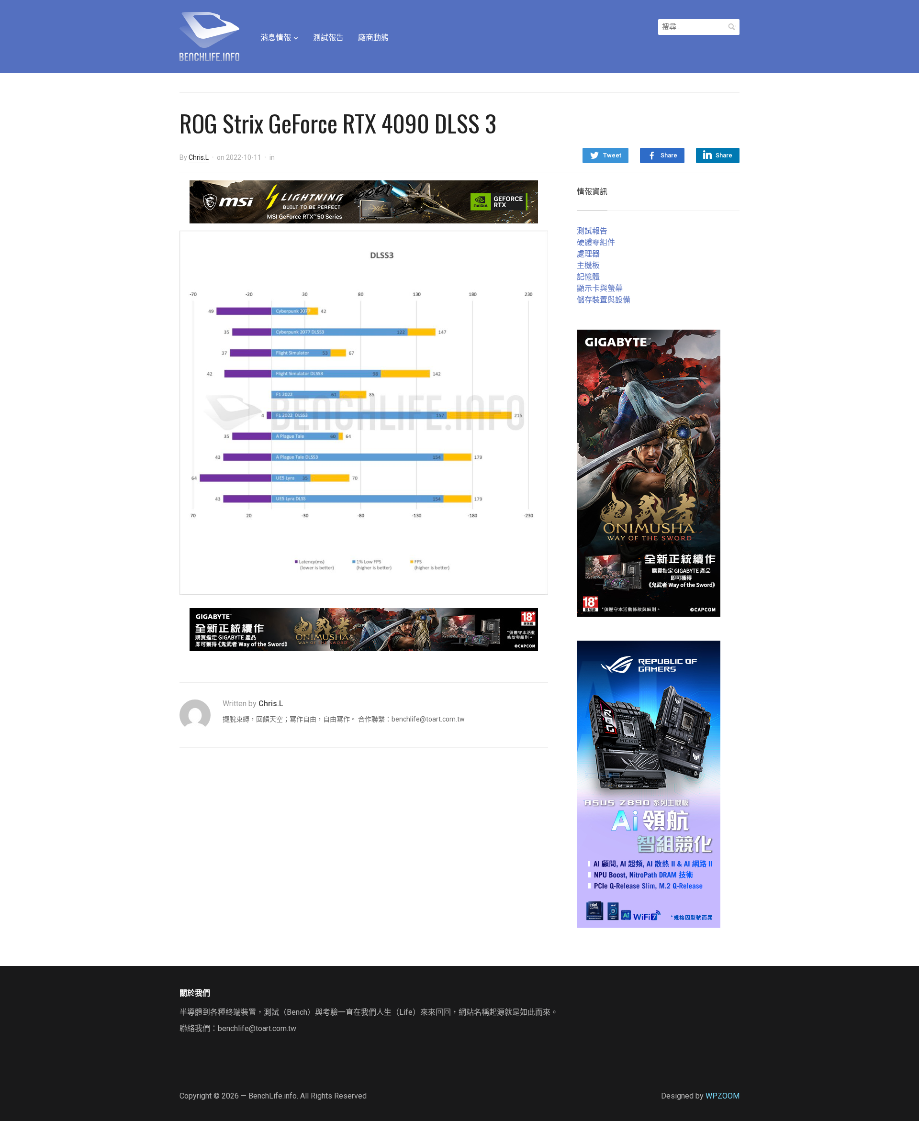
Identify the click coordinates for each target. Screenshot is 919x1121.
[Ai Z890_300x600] (648, 783)
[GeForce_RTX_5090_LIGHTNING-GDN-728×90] (364, 201)
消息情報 (275, 37)
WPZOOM (723, 1095)
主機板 (588, 265)
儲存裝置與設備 (603, 299)
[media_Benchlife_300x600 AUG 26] (648, 472)
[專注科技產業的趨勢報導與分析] (209, 35)
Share (669, 155)
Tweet (612, 155)
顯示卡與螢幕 (600, 288)
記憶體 (588, 276)
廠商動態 (373, 37)
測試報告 (328, 37)
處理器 (588, 253)
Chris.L (199, 157)
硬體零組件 (596, 242)
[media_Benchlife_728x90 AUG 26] (364, 628)
